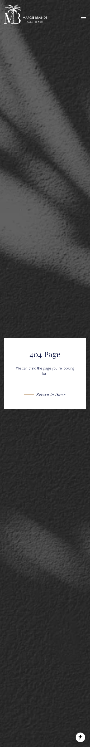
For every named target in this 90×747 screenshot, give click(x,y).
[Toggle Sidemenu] (83, 14)
